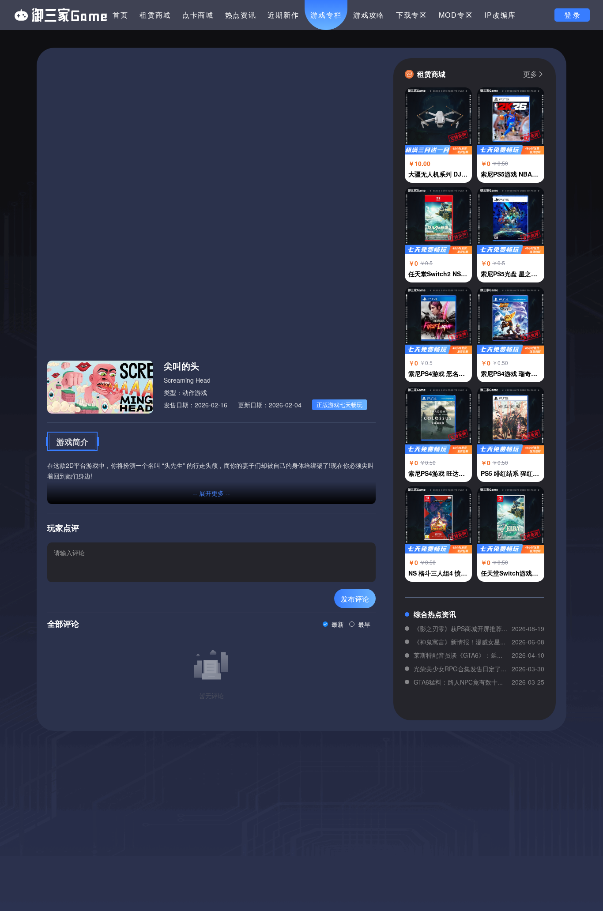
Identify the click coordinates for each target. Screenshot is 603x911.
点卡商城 (198, 15)
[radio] (333, 624)
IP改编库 (500, 15)
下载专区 (411, 15)
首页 (120, 15)
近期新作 (283, 15)
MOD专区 (456, 15)
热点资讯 (240, 15)
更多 (530, 74)
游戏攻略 (368, 15)
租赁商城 (155, 15)
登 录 (572, 15)
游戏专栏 (326, 15)
